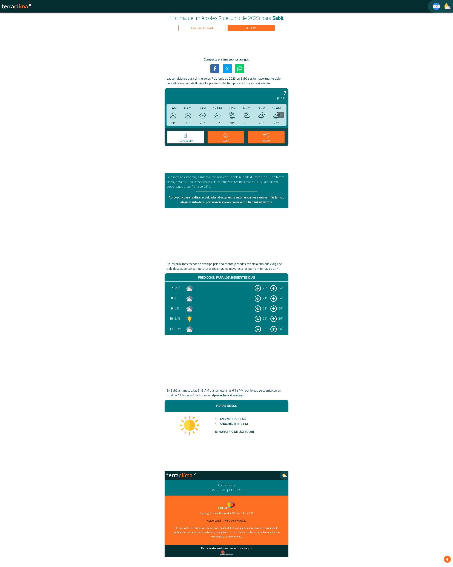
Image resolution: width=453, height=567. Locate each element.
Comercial (217, 490)
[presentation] (281, 115)
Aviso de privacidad (234, 520)
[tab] (185, 137)
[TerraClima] (434, 6)
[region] (226, 45)
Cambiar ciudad (202, 28)
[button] (214, 68)
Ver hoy (251, 28)
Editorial (236, 490)
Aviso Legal (214, 520)
